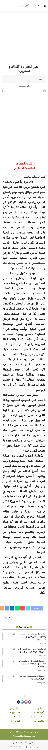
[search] (3, 6)
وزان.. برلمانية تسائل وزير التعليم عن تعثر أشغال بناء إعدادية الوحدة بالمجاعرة (32, 664)
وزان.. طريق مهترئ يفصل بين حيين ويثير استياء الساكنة (32, 677)
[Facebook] (29, 702)
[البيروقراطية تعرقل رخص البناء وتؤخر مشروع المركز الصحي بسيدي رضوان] (8, 651)
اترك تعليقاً (8, 618)
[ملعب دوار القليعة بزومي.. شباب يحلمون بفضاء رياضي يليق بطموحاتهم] (8, 636)
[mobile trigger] (43, 5)
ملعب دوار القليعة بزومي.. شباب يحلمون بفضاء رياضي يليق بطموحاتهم (33, 637)
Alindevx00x (18, 736)
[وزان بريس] (24, 5)
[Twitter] (22, 702)
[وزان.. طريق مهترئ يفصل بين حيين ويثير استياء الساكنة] (8, 678)
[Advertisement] (24, 36)
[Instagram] (18, 702)
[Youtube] (26, 702)
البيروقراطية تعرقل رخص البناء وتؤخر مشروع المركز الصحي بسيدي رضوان (32, 650)
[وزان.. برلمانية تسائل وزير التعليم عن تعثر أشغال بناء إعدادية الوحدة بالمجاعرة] (8, 663)
